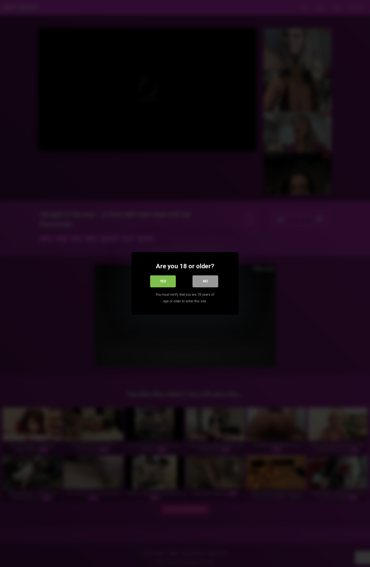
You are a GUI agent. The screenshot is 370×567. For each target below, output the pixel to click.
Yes (163, 281)
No (205, 281)
